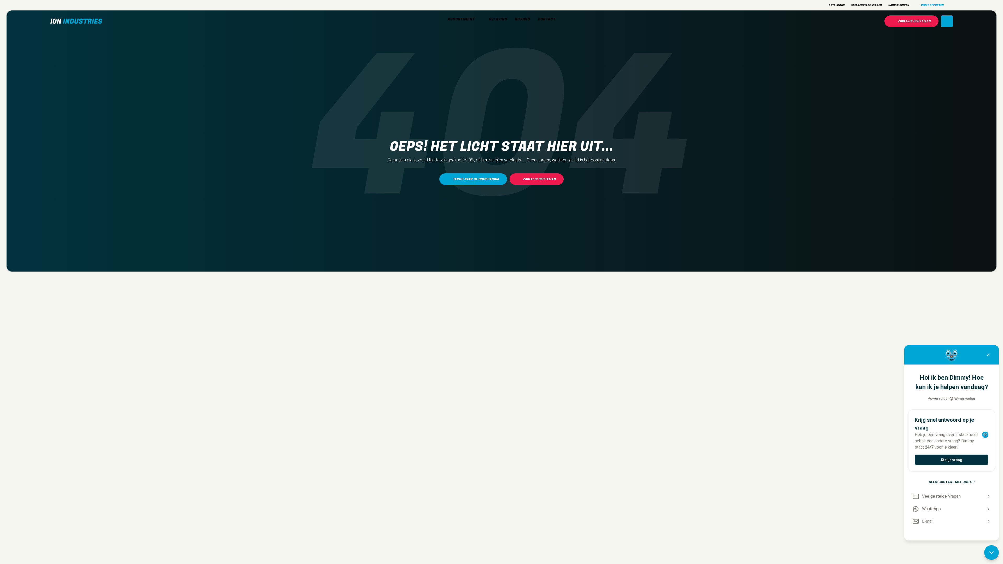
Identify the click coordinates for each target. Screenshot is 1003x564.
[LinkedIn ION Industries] (71, 5)
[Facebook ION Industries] (62, 5)
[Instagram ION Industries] (52, 5)
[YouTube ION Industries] (80, 5)
